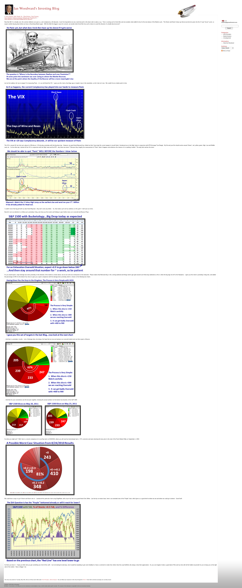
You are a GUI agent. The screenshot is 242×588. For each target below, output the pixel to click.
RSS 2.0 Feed (226, 50)
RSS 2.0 (85, 579)
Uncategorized (227, 38)
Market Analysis (53, 579)
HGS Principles (45, 579)
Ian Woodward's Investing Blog (36, 8)
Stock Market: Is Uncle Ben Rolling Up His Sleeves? (18, 19)
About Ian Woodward (228, 43)
